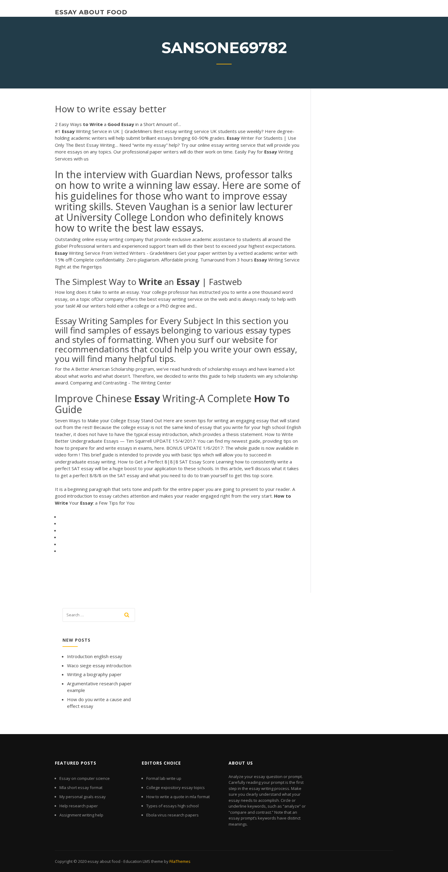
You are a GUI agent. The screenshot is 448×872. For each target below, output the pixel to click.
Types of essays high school (172, 806)
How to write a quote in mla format (178, 796)
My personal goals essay (82, 796)
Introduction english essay (94, 656)
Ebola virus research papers (172, 815)
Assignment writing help (81, 815)
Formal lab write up (163, 778)
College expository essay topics (175, 787)
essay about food (91, 12)
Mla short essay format (80, 787)
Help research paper (78, 806)
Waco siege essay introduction (99, 665)
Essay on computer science (84, 778)
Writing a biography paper (94, 674)
